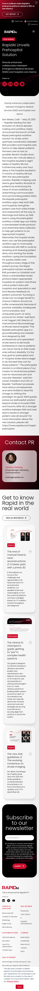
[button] (10, 887)
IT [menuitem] (21, 918)
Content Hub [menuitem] (7, 950)
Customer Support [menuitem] (32, 21)
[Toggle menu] (33, 31)
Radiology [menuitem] (6, 920)
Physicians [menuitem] (25, 911)
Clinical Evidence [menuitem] (8, 937)
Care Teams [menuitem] (25, 914)
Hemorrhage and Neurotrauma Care (16, 962)
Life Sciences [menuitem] (7, 927)
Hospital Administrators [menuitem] (26, 922)
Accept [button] (20, 987)
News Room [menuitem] (25, 944)
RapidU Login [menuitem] (19, 21)
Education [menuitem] (6, 941)
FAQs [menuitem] (22, 951)
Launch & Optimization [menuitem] (7, 945)
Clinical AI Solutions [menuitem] (6, 907)
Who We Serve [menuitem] (26, 906)
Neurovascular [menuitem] (7, 913)
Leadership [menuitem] (25, 941)
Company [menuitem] (24, 933)
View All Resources (15, 518)
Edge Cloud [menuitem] (6, 924)
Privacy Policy (13, 981)
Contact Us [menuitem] (34, 24)
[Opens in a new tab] (3, 900)
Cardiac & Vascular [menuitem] (9, 917)
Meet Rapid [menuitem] (25, 937)
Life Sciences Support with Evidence (15, 965)
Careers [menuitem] (24, 948)
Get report (11, 14)
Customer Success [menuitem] (10, 933)
